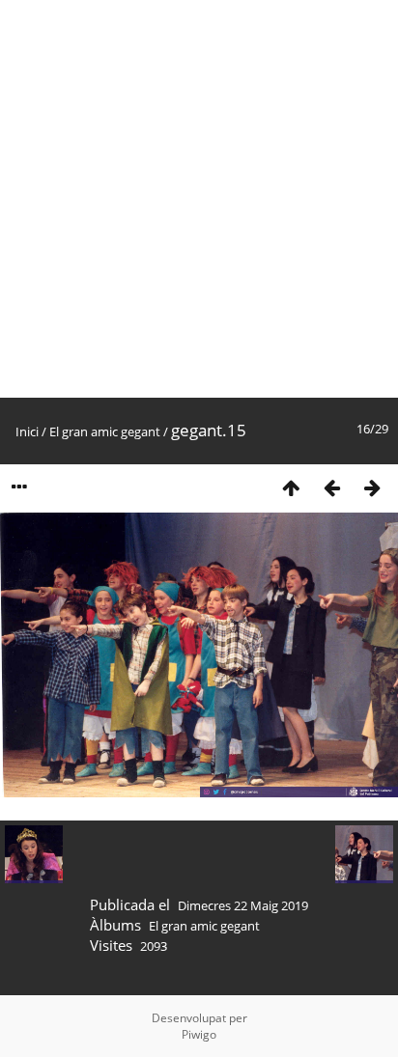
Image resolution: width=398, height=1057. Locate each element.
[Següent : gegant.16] (372, 487)
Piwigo (199, 1034)
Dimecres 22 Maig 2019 (243, 905)
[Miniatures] (290, 487)
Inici (27, 431)
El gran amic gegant (104, 431)
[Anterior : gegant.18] (331, 487)
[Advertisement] (199, 199)
